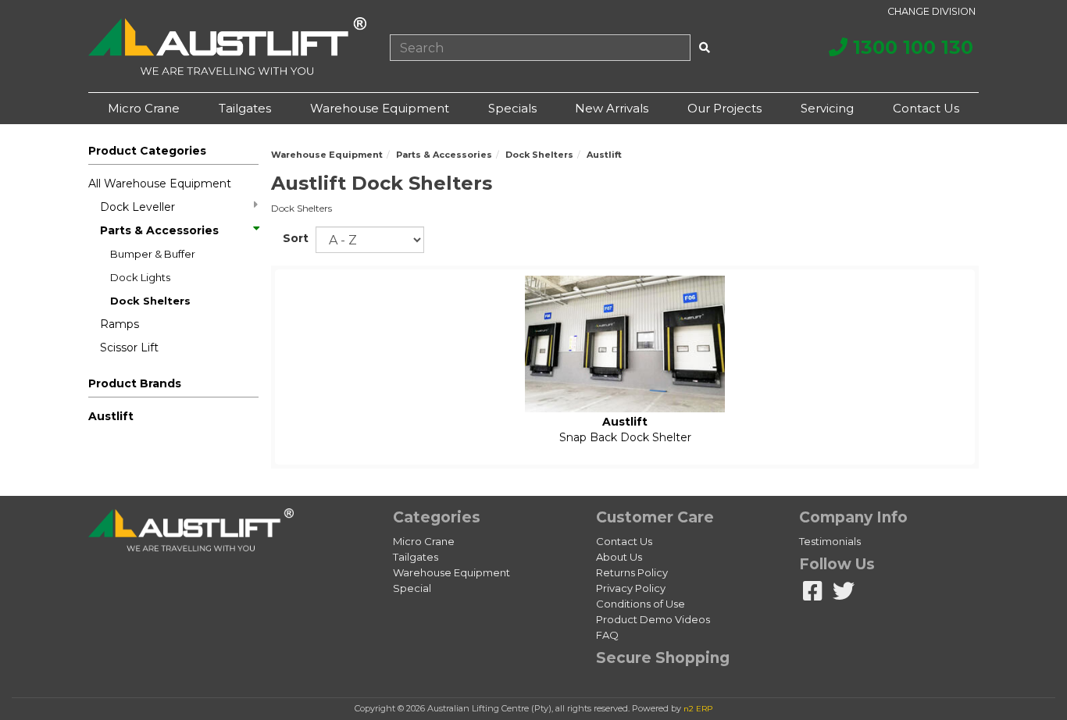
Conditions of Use (640, 603)
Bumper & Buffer (152, 254)
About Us (619, 557)
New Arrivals (611, 108)
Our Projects (724, 108)
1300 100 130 (910, 47)
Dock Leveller (137, 207)
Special (412, 588)
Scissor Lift (129, 347)
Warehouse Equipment (379, 108)
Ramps (119, 324)
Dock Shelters (150, 300)
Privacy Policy (631, 588)
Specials (512, 108)
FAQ (607, 635)
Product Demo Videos (653, 619)
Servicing (827, 108)
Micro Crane (144, 108)
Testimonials (830, 541)
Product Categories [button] (147, 151)
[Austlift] (227, 46)
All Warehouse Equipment (159, 183)
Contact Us (926, 108)
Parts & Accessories (159, 230)
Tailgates (245, 108)
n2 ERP (697, 709)
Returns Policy (632, 572)
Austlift (111, 416)
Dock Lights (140, 277)
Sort (293, 238)
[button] (173, 386)
